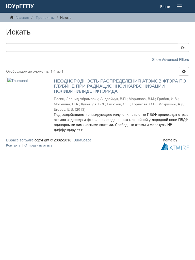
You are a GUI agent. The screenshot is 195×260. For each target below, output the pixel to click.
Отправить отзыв (38, 145)
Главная (22, 17)
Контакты (13, 145)
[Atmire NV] (175, 145)
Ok (183, 47)
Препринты (45, 17)
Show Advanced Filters (170, 59)
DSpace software (20, 139)
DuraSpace (82, 139)
